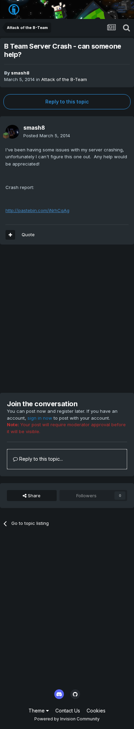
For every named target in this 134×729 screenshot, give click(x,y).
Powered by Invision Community (67, 718)
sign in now (39, 418)
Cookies (96, 710)
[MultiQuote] (10, 235)
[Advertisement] (67, 318)
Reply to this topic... (40, 459)
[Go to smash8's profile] (12, 132)
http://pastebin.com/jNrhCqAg (37, 210)
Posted (46, 135)
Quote (28, 234)
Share (33, 495)
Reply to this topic (67, 101)
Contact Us (67, 710)
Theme (37, 710)
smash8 (20, 73)
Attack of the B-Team (64, 79)
